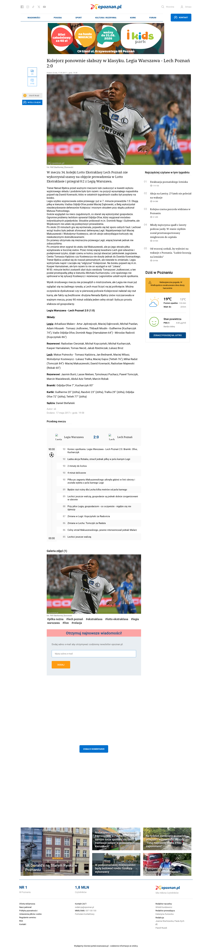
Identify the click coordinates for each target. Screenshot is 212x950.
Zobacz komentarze (93, 749)
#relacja (77, 623)
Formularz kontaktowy (84, 914)
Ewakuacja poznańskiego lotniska (169, 181)
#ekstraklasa (94, 619)
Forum (152, 17)
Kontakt (183, 17)
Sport (78, 17)
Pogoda (58, 17)
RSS (21, 921)
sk (55, 408)
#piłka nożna (55, 619)
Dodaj (60, 664)
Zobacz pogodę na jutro (167, 335)
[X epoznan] (38, 6)
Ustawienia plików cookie (30, 914)
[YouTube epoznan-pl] (44, 6)
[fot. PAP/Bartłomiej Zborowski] (94, 119)
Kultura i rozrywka (105, 17)
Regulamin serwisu (27, 917)
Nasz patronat (25, 907)
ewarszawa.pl (102, 946)
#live (66, 623)
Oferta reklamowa (27, 903)
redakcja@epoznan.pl (84, 907)
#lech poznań (74, 619)
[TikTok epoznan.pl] (33, 6)
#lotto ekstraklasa (116, 619)
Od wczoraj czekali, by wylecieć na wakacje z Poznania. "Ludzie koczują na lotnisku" (170, 252)
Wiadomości (33, 17)
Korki (133, 17)
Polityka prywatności (28, 910)
